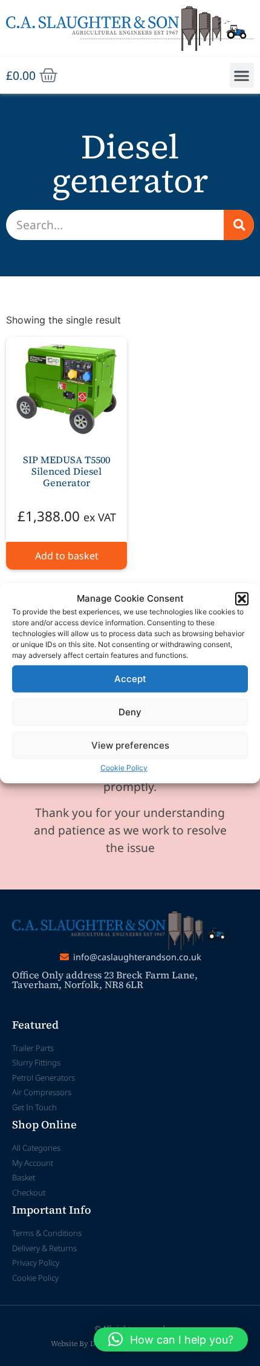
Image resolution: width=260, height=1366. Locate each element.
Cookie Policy (124, 767)
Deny (130, 712)
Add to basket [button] (67, 555)
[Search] (239, 225)
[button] (242, 599)
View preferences (130, 745)
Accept (130, 679)
